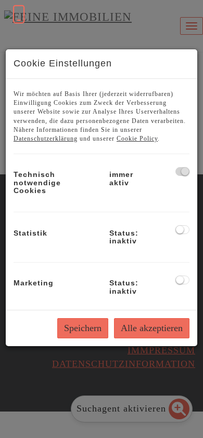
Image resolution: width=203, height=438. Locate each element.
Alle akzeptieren (152, 328)
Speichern (83, 328)
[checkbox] (182, 171)
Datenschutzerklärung (46, 138)
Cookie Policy (137, 138)
